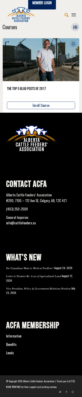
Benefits (11, 344)
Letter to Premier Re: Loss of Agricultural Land (33, 276)
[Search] (64, 14)
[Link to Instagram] (73, 392)
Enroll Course (41, 105)
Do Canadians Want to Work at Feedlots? (30, 268)
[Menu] (73, 14)
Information (13, 336)
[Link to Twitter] (60, 392)
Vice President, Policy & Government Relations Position (38, 288)
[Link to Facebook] (66, 392)
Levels (10, 352)
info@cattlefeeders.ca (21, 222)
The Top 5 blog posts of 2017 (26, 88)
